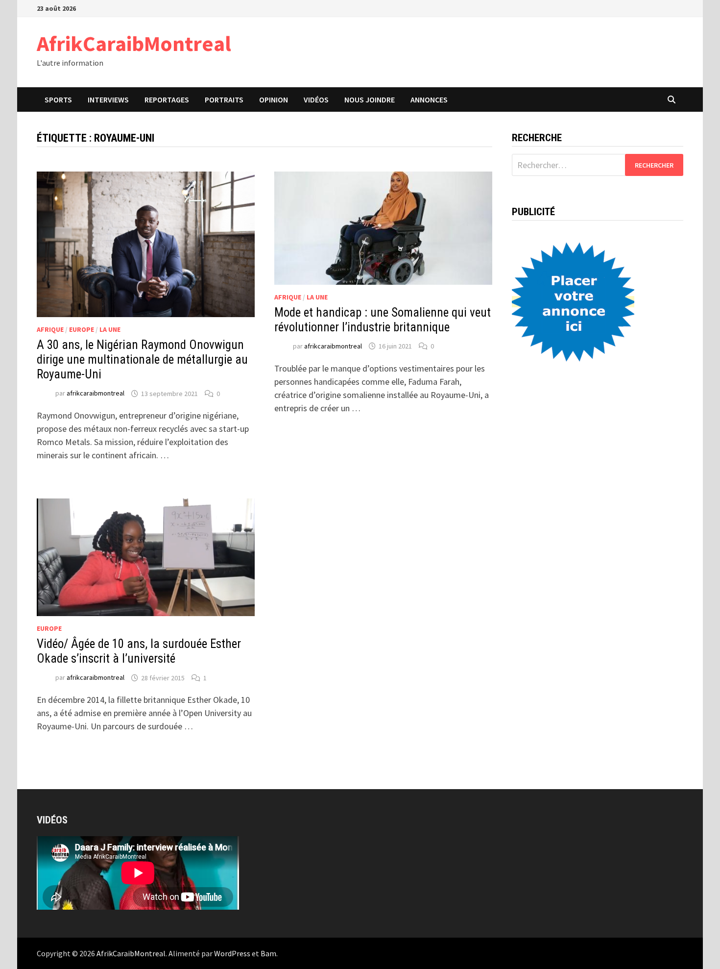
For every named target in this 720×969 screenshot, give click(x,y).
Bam (268, 953)
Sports (58, 99)
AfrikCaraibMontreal (134, 43)
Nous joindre (369, 99)
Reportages (166, 99)
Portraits (224, 99)
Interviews (108, 99)
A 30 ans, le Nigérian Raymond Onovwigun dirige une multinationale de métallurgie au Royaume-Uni (142, 359)
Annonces (429, 99)
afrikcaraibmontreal (95, 393)
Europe (81, 329)
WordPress (232, 953)
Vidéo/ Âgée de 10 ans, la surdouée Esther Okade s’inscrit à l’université (139, 651)
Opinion (273, 99)
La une (109, 329)
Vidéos (316, 99)
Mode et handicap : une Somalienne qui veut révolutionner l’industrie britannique (382, 319)
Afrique (50, 329)
